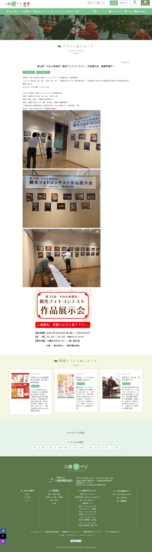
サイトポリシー (72, 535)
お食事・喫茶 (63, 448)
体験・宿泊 (54, 500)
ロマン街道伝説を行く (113, 532)
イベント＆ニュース (85, 11)
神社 (34, 448)
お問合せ (145, 4)
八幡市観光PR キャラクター (92, 532)
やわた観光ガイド (123, 491)
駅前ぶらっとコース (88, 494)
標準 (98, 3)
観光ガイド (71, 11)
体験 (90, 448)
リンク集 (61, 535)
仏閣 (43, 448)
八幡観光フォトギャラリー (71, 532)
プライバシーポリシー (86, 535)
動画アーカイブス (102, 11)
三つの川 (27, 497)
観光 (51, 448)
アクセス (134, 4)
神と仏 (27, 494)
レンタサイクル (58, 11)
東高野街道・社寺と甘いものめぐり (87, 497)
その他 (54, 503)
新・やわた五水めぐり (87, 500)
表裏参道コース (87, 503)
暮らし (107, 448)
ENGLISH (122, 3)
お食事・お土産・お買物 (54, 497)
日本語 (113, 3)
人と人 (27, 500)
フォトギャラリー (117, 11)
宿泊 (98, 448)
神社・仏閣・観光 (54, 494)
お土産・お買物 (78, 448)
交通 (116, 448)
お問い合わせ (141, 11)
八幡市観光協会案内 (52, 532)
